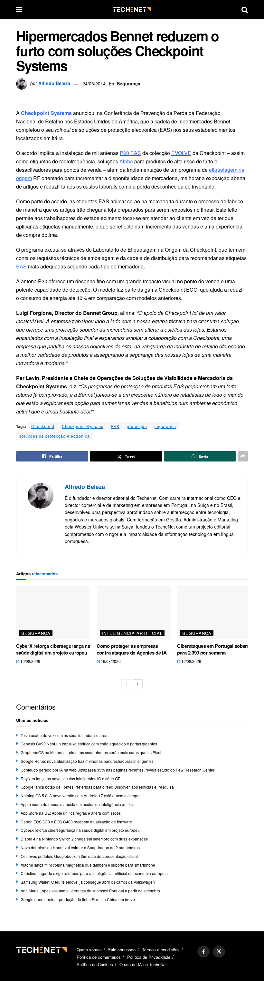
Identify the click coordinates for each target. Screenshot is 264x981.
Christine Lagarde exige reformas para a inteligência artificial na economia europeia (94, 873)
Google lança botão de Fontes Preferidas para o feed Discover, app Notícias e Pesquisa (97, 787)
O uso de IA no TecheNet (143, 964)
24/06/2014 (94, 83)
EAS (115, 426)
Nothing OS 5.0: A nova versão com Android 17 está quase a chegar (80, 795)
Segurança (128, 83)
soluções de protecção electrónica (54, 436)
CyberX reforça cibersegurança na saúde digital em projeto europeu (53, 649)
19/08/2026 (29, 661)
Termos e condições (161, 950)
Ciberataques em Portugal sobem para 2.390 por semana (213, 649)
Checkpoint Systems (82, 426)
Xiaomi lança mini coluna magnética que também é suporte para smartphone (88, 865)
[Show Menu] (19, 9)
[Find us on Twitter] (219, 951)
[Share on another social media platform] (243, 456)
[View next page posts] (138, 683)
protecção (137, 426)
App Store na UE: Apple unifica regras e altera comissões (71, 813)
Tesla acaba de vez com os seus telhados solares (64, 735)
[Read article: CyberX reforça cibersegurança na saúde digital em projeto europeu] (53, 612)
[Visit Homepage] (132, 9)
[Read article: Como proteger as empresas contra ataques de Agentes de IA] (134, 612)
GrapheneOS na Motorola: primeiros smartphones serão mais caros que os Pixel (91, 752)
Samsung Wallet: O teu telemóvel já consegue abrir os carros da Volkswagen (88, 882)
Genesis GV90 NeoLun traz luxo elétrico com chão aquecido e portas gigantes (89, 743)
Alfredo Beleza (54, 83)
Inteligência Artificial (132, 633)
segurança (165, 426)
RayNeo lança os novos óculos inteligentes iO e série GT (70, 778)
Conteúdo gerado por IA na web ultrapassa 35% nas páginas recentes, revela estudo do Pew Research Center (117, 769)
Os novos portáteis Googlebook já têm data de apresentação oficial (79, 856)
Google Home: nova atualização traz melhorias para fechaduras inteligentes (87, 761)
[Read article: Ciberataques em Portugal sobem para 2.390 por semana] (214, 612)
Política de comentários (99, 957)
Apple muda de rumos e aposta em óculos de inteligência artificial (78, 804)
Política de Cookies (95, 964)
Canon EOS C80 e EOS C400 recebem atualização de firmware (76, 821)
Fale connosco (122, 950)
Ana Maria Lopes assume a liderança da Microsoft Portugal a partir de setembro (90, 890)
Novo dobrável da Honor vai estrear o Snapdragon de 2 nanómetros (80, 847)
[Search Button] (244, 9)
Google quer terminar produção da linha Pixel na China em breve (78, 899)
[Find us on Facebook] (203, 951)
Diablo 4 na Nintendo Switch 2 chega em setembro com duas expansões (84, 838)
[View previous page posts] (126, 683)
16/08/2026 (110, 661)
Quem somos (89, 950)
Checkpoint (42, 426)
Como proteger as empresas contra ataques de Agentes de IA (132, 649)
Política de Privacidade (148, 957)
